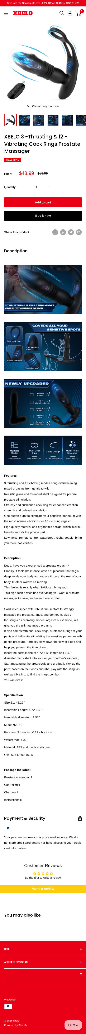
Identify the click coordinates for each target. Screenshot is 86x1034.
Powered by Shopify (15, 1025)
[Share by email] (79, 232)
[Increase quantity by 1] (49, 187)
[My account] (70, 13)
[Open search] (61, 13)
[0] (78, 13)
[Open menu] (6, 13)
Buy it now (43, 215)
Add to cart (43, 202)
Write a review (43, 889)
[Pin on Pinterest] (63, 232)
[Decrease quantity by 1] (23, 187)
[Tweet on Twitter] (71, 232)
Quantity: (10, 187)
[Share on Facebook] (55, 232)
